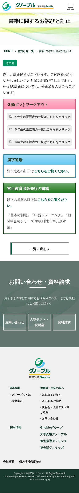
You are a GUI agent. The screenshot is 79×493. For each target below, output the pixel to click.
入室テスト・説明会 (39, 322)
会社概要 (8, 461)
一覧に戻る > (39, 248)
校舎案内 (17, 401)
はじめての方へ (51, 394)
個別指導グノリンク (53, 441)
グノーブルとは (21, 394)
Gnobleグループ (51, 427)
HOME (8, 51)
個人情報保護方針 (30, 461)
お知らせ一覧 (25, 51)
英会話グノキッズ (52, 447)
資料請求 (64, 322)
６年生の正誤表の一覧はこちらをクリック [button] (42, 142)
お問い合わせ (14, 322)
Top (74, 478)
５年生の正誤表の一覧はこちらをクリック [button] (42, 129)
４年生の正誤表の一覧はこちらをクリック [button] (42, 116)
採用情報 (15, 427)
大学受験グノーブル (53, 434)
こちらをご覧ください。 (52, 170)
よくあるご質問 (51, 401)
